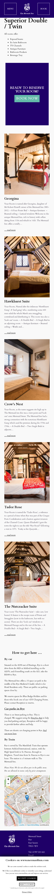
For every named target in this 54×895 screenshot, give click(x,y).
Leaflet (21, 825)
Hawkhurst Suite (17, 301)
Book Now (27, 98)
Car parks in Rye (14, 709)
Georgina (11, 199)
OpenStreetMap (33, 825)
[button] (10, 9)
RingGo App (36, 718)
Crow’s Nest (13, 404)
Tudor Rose (13, 507)
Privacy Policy (27, 892)
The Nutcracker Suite (20, 607)
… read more (10, 230)
